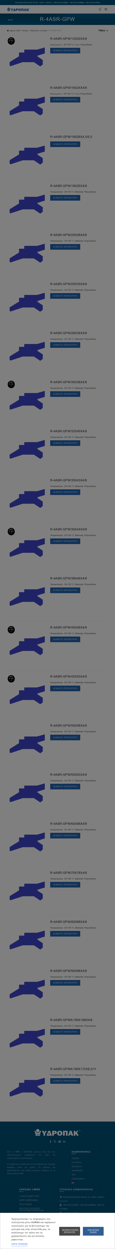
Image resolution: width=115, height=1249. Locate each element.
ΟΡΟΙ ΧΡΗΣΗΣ (19, 1244)
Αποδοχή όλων (93, 1231)
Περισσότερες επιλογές (70, 1231)
